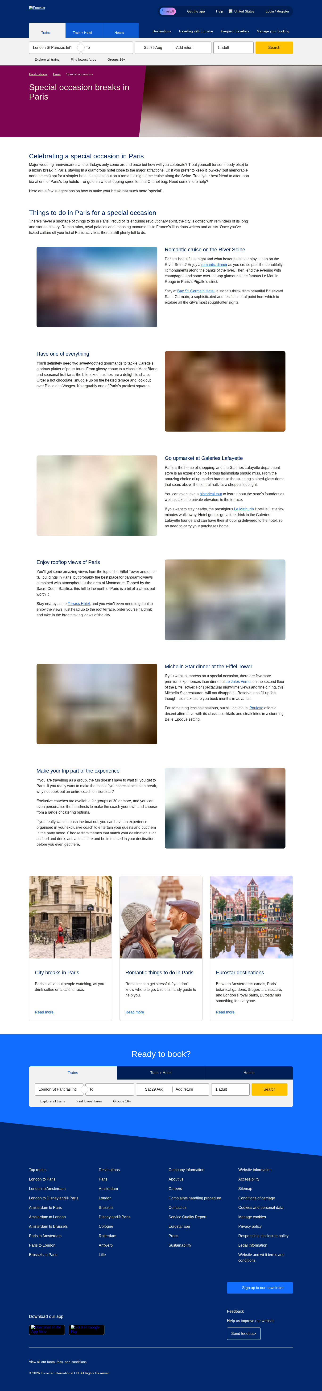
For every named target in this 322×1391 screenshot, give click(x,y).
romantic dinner (214, 265)
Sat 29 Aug (153, 48)
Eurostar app (179, 1226)
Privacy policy (250, 1226)
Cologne (106, 1226)
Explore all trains (47, 59)
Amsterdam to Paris (45, 1208)
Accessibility (248, 1179)
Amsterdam (108, 1189)
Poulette (256, 708)
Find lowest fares (83, 59)
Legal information (252, 1245)
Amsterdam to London (47, 1217)
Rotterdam (107, 1236)
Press (190, 1236)
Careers (175, 1189)
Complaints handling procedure (196, 1198)
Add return (185, 48)
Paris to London (42, 1245)
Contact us (177, 1208)
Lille (102, 1255)
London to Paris (42, 1179)
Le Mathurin (244, 509)
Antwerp (106, 1245)
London (105, 1198)
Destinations (38, 74)
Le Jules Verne (238, 682)
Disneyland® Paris (114, 1217)
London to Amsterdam (47, 1189)
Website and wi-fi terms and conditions (261, 1257)
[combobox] (54, 48)
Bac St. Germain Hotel (196, 291)
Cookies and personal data (260, 1208)
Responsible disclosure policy (263, 1236)
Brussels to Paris (43, 1255)
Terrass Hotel (79, 604)
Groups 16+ (116, 59)
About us (176, 1179)
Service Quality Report (187, 1217)
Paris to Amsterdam (45, 1236)
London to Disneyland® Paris (53, 1198)
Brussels (106, 1208)
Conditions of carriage (256, 1198)
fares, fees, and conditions (67, 1362)
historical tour (211, 494)
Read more (44, 1012)
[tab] (47, 30)
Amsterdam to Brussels (48, 1226)
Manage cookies (252, 1217)
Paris (57, 74)
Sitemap (245, 1189)
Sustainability (180, 1245)
